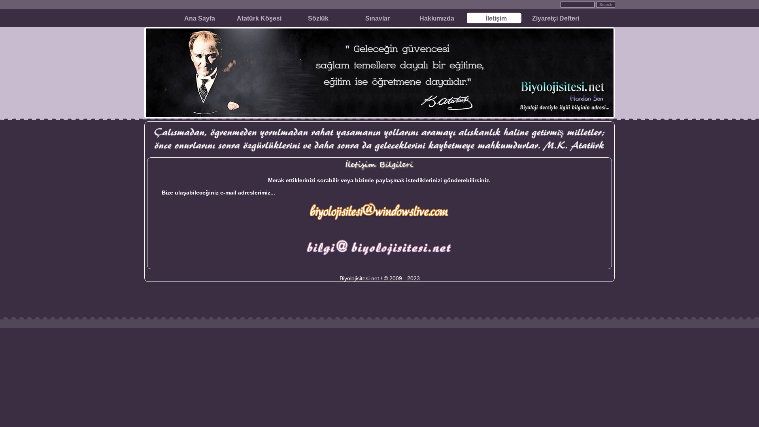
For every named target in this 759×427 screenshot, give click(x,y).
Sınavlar (377, 18)
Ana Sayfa (199, 18)
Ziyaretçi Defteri (555, 18)
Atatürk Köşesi (259, 18)
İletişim (496, 18)
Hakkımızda (436, 18)
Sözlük (318, 18)
